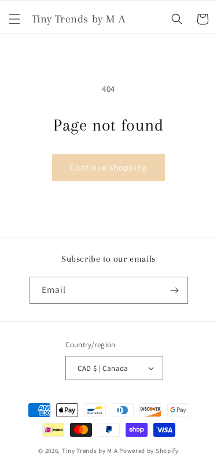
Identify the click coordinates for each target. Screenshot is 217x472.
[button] (14, 19)
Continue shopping (108, 167)
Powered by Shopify (149, 451)
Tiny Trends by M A (90, 451)
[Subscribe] (174, 290)
